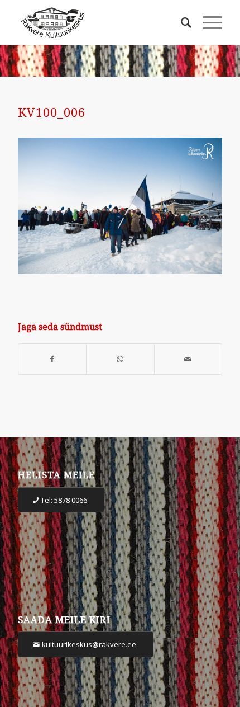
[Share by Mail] (188, 359)
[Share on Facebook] (52, 359)
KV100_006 (51, 113)
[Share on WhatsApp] (120, 359)
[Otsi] (180, 22)
